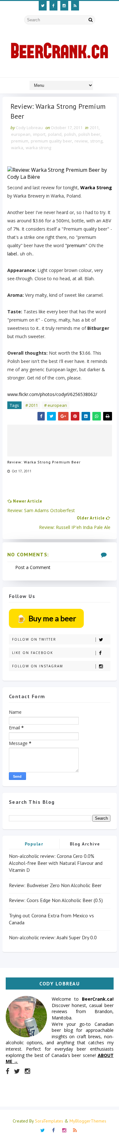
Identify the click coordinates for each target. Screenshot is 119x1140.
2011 (94, 127)
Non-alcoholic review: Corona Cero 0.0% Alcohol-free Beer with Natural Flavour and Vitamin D (55, 863)
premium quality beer (51, 141)
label (12, 254)
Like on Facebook (32, 652)
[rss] (75, 5)
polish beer (89, 134)
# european (55, 405)
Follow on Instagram (37, 666)
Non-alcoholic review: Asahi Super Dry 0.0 (53, 937)
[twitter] (43, 5)
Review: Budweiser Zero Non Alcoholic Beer (55, 885)
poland (55, 134)
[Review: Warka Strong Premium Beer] (59, 173)
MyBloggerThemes (87, 1121)
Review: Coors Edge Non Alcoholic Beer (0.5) (56, 900)
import (39, 134)
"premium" (76, 245)
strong (96, 141)
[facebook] (53, 5)
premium (19, 141)
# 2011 (31, 405)
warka (17, 147)
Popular (34, 844)
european (20, 134)
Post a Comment (32, 567)
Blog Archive (85, 844)
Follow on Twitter (34, 639)
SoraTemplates (49, 1121)
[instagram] (64, 5)
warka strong (38, 147)
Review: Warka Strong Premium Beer (44, 462)
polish (70, 134)
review (81, 141)
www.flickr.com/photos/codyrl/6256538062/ (52, 394)
